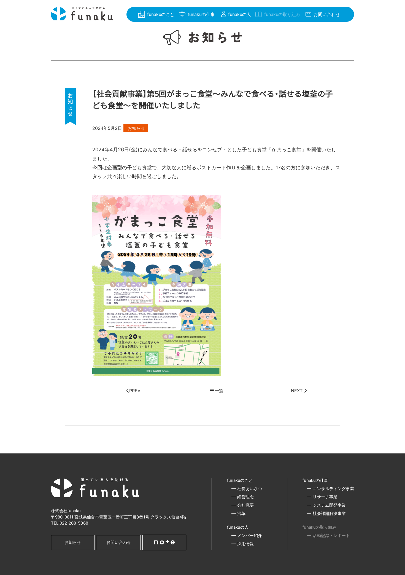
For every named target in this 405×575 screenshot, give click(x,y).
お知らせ (72, 542)
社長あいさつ (249, 489)
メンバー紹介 (249, 535)
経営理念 (245, 497)
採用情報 (245, 544)
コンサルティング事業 (333, 489)
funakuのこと (240, 480)
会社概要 (245, 505)
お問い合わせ (118, 542)
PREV (135, 390)
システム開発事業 (329, 505)
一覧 (219, 390)
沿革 (241, 513)
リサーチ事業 (325, 497)
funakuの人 (238, 527)
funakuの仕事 (315, 480)
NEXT (297, 390)
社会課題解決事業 (329, 513)
